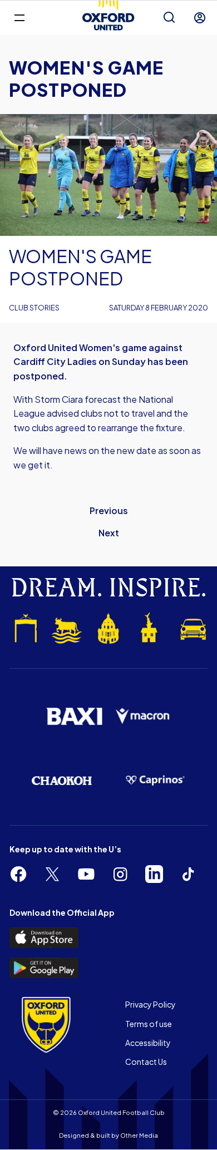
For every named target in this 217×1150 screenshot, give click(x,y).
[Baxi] (74, 716)
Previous (109, 510)
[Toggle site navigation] (19, 17)
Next (108, 533)
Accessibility (148, 1043)
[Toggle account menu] (199, 17)
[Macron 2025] (143, 716)
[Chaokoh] (62, 780)
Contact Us (146, 1062)
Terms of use (148, 1024)
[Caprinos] (155, 781)
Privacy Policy (150, 1004)
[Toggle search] (169, 17)
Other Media (139, 1135)
